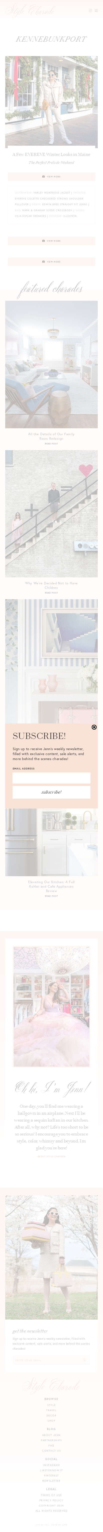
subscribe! (51, 792)
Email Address (24, 768)
